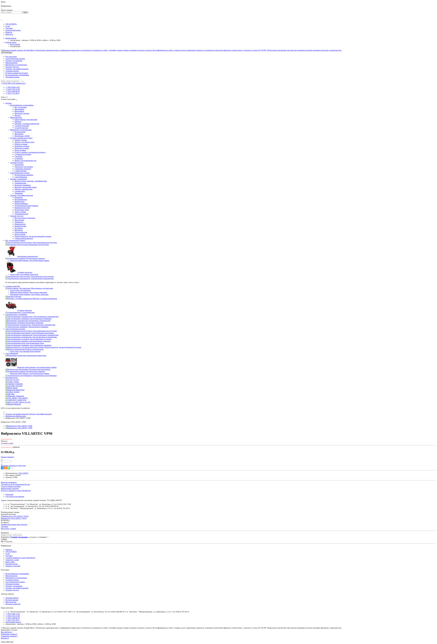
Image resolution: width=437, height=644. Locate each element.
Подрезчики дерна (22, 210)
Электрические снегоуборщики (44, 375)
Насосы (17, 115)
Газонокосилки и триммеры (16, 314)
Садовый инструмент (23, 154)
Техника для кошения (13, 61)
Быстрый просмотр (8, 514)
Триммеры (19, 193)
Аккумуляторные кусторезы (40, 339)
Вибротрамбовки (21, 204)
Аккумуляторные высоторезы (42, 333)
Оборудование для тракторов (26, 119)
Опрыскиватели (21, 232)
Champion (19, 384)
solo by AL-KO (24, 402)
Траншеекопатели (21, 214)
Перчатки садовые (22, 148)
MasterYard (20, 390)
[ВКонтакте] (2, 468)
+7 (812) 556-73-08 (12, 89)
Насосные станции (22, 113)
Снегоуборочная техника (15, 59)
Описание (9, 494)
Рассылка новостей (12, 604)
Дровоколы (19, 222)
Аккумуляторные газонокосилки (45, 317)
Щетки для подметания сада (25, 160)
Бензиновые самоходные (36, 355)
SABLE (17, 392)
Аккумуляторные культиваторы (44, 337)
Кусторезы (19, 228)
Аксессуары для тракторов (20, 290)
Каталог (8, 103)
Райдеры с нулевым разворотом (27, 124)
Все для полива (21, 107)
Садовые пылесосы (24, 272)
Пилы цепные (20, 234)
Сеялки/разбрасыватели (24, 238)
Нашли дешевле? (7, 457)
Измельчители (20, 224)
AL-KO (16, 380)
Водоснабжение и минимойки (17, 75)
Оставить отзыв (7, 443)
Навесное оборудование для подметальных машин (29, 260)
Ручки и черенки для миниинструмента (30, 152)
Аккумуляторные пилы (35, 343)
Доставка (9, 28)
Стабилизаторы (21, 171)
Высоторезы (19, 220)
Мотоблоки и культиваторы (16, 65)
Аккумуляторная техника (15, 329)
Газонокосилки (20, 183)
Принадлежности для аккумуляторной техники (33, 236)
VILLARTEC (23, 398)
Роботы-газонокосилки (23, 189)
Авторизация (15, 46)
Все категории (11, 57)
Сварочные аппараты (23, 169)
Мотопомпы (19, 111)
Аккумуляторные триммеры (40, 319)
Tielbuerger (20, 396)
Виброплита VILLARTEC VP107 (14, 518)
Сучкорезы (19, 158)
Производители (11, 378)
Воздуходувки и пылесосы (25, 218)
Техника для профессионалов (16, 69)
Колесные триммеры (23, 185)
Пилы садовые (20, 150)
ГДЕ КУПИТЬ (11, 24)
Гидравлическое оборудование (26, 206)
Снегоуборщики (21, 177)
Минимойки (19, 109)
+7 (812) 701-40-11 (12, 93)
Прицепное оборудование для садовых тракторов (29, 294)
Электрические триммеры (38, 327)
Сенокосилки (20, 191)
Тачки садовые (20, 212)
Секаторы (18, 156)
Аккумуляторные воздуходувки (44, 242)
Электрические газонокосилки (43, 325)
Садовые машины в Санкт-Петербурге (20, 558)
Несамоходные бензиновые (39, 369)
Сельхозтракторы (21, 128)
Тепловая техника (12, 77)
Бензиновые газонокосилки (40, 321)
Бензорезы (19, 197)
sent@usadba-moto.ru (13, 622)
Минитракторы (11, 63)
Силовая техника (12, 71)
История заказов (11, 600)
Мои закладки (10, 602)
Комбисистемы (20, 226)
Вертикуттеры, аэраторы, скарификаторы (31, 181)
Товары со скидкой (12, 566)
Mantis (15, 388)
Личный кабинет (12, 598)
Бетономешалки (21, 199)
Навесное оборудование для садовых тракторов (28, 292)
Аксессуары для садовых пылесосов (24, 274)
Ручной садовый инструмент (16, 73)
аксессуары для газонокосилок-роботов (25, 351)
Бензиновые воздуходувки (38, 245)
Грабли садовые (21, 140)
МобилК (17, 404)
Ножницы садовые (22, 146)
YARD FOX (21, 400)
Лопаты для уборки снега (24, 142)
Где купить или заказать (14, 496)
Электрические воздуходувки (42, 276)
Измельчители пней (22, 208)
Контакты (9, 34)
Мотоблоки (19, 134)
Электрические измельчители (42, 278)
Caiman (16, 382)
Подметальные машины (24, 175)
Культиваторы (20, 132)
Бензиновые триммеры (34, 323)
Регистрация (15, 44)
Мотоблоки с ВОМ (22, 136)
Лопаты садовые (21, 144)
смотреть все (20, 83)
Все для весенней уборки (15, 240)
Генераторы (19, 165)
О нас (7, 26)
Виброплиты (20, 201)
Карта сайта (10, 562)
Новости (8, 32)
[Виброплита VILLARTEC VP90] (18, 426)
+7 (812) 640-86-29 (12, 91)
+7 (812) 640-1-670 (12, 87)
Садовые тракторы (22, 126)
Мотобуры (19, 230)
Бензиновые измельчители (27, 256)
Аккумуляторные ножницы (40, 341)
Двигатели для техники (24, 167)
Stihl (12, 394)
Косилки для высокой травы (26, 187)
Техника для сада (12, 67)
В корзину (5, 522)
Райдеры (18, 122)
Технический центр (13, 30)
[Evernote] (8, 468)
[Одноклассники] (5, 468)
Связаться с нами (12, 560)
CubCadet (18, 386)
